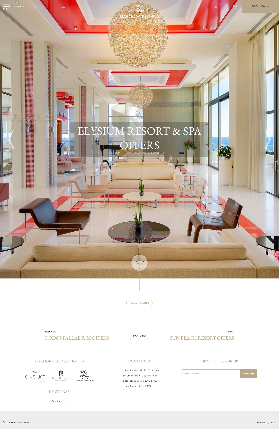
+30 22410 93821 (145, 386)
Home (118, 153)
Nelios (273, 422)
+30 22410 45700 (148, 375)
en (35, 6)
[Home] (35, 375)
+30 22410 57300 (148, 380)
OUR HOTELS (21, 6)
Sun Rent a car (59, 401)
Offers (127, 153)
